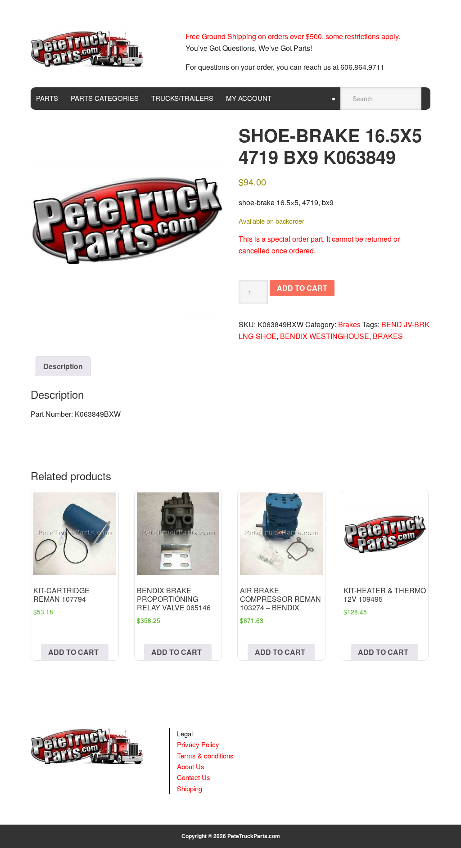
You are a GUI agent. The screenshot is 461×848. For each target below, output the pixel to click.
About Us (190, 766)
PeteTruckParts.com (253, 836)
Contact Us (193, 777)
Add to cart (302, 288)
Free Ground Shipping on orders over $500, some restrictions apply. (292, 36)
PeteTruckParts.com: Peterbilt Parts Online (91, 49)
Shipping (189, 788)
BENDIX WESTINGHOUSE (324, 336)
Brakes (349, 324)
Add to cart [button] (73, 652)
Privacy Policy (198, 744)
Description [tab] (63, 366)
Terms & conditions (205, 755)
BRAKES (388, 336)
